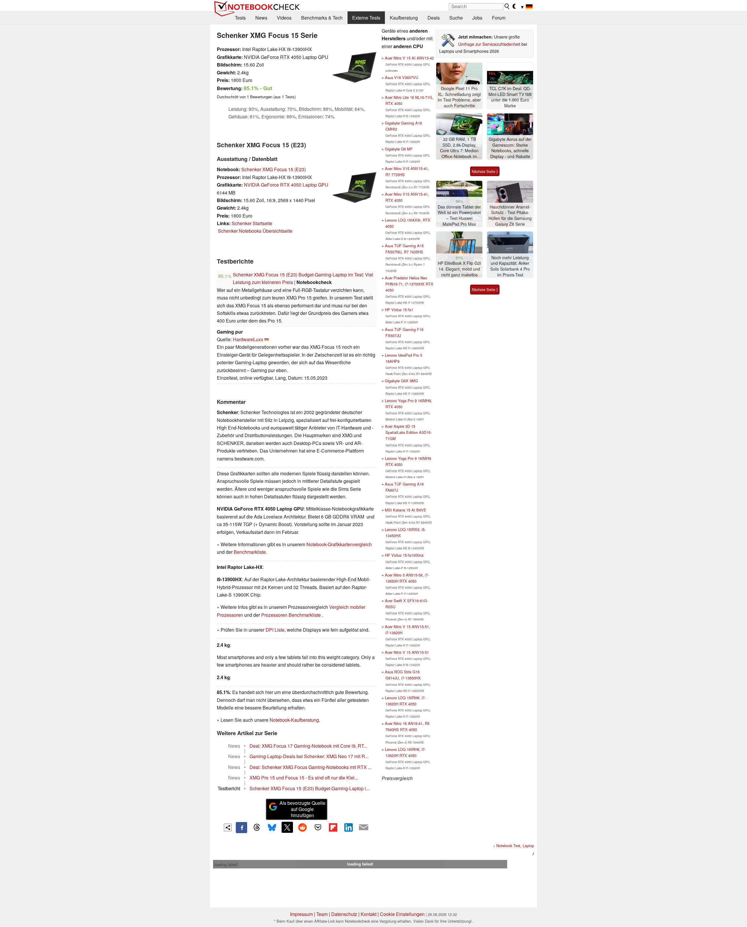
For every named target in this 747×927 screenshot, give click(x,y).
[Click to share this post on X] (287, 827)
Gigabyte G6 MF (399, 149)
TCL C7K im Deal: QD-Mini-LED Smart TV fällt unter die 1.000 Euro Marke (510, 97)
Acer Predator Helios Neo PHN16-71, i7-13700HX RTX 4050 (409, 284)
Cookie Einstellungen (402, 914)
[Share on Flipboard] (332, 827)
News (261, 17)
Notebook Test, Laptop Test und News (528, 845)
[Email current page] (363, 827)
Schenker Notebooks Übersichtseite (255, 230)
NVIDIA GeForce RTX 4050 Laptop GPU (286, 184)
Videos (284, 17)
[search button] (507, 6)
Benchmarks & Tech (322, 17)
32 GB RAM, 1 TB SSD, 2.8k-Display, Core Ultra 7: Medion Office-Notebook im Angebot (459, 148)
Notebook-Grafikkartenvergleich (339, 544)
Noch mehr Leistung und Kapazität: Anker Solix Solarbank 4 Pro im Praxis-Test (510, 266)
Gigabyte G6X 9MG (401, 380)
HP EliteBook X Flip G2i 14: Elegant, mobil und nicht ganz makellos (459, 268)
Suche (456, 17)
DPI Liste (275, 629)
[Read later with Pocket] (317, 827)
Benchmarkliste (250, 552)
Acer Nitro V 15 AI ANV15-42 (409, 58)
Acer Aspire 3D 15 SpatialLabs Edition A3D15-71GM (408, 432)
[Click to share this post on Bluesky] (271, 827)
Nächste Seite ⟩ (485, 171)
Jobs (477, 17)
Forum (498, 17)
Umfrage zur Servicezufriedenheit (489, 44)
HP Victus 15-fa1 (399, 309)
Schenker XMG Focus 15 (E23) (273, 169)
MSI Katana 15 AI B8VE (405, 510)
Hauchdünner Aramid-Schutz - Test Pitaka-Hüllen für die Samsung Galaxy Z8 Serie (510, 215)
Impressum (301, 914)
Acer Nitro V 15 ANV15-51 (407, 652)
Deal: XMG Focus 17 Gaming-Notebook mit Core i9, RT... (308, 745)
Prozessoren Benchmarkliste (291, 614)
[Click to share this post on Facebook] (241, 827)
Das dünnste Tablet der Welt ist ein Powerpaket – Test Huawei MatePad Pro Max (459, 215)
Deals (433, 17)
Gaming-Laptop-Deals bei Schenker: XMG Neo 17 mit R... (309, 756)
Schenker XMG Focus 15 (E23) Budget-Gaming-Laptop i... (309, 788)
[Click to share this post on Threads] (256, 827)
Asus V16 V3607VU (401, 77)
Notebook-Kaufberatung (294, 719)
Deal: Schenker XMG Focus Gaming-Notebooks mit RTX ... (310, 767)
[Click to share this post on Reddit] (302, 827)
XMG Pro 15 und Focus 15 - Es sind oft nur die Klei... (303, 777)
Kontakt (368, 914)
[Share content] (228, 827)
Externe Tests (366, 17)
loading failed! (226, 864)
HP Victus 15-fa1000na (404, 555)
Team (322, 914)
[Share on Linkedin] (348, 827)
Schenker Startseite (252, 223)
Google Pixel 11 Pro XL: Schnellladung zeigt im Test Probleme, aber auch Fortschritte (459, 97)
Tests (240, 17)
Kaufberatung (404, 17)
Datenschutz (344, 914)
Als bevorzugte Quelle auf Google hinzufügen (302, 809)
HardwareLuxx (248, 339)
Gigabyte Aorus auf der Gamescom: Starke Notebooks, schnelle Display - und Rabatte (510, 147)
